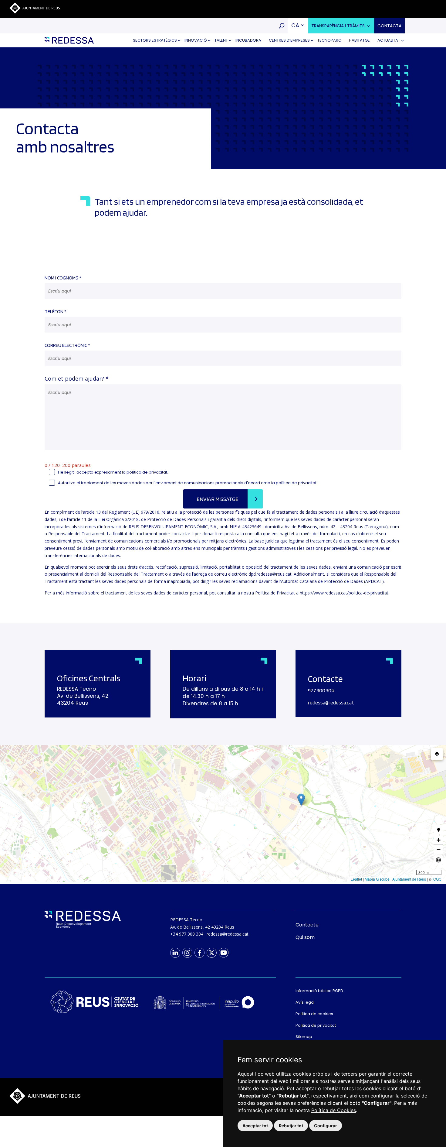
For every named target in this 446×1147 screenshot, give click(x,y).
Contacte (307, 924)
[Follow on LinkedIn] (175, 952)
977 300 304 (321, 690)
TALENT (221, 40)
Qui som (305, 937)
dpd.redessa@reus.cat (270, 574)
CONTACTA (389, 26)
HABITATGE (359, 40)
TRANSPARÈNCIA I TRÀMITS (338, 26)
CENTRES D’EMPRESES (289, 40)
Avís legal (305, 1002)
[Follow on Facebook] (199, 952)
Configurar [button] (325, 1125)
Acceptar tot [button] (255, 1125)
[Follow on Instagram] (187, 952)
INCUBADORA (248, 40)
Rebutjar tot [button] (291, 1125)
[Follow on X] (211, 952)
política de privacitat (147, 472)
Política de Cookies (333, 1110)
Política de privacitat (316, 1025)
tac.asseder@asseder (331, 703)
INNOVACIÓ (195, 40)
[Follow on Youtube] (223, 952)
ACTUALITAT (388, 40)
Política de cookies (314, 1014)
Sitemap (304, 1036)
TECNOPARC (329, 40)
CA (295, 25)
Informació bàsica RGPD (319, 991)
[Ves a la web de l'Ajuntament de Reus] (34, 12)
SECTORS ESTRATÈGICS (155, 40)
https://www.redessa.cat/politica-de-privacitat (344, 593)
